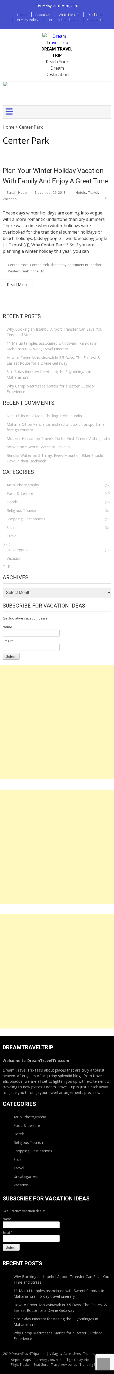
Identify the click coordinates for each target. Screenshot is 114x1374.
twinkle (13, 446)
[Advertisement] (57, 722)
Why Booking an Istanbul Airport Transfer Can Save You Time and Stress (54, 332)
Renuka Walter (19, 455)
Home (22, 14)
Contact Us (95, 19)
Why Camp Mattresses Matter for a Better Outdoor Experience (51, 388)
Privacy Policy (27, 19)
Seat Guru (41, 1364)
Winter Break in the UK (26, 271)
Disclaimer (95, 14)
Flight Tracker (21, 1364)
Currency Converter (48, 1360)
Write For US (68, 14)
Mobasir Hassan (20, 438)
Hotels (81, 192)
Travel (93, 192)
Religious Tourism (22, 510)
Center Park (39, 264)
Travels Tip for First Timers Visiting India (75, 438)
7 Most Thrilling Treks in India (57, 415)
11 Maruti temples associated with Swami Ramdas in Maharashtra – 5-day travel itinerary (52, 346)
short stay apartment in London (75, 264)
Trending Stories (92, 1364)
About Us (43, 14)
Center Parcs (18, 264)
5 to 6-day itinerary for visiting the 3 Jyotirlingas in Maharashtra (49, 374)
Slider (11, 527)
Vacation (10, 198)
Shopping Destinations (26, 518)
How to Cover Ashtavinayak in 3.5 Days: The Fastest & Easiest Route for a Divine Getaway (53, 360)
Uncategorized (19, 549)
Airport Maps (21, 1360)
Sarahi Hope (17, 192)
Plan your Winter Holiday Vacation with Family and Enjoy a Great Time (55, 176)
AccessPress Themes (79, 1353)
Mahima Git (17, 424)
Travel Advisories (64, 1364)
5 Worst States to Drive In (47, 446)
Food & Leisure (20, 493)
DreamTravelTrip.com (48, 1060)
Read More (18, 285)
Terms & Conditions (62, 19)
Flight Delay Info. (77, 1360)
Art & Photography (23, 484)
